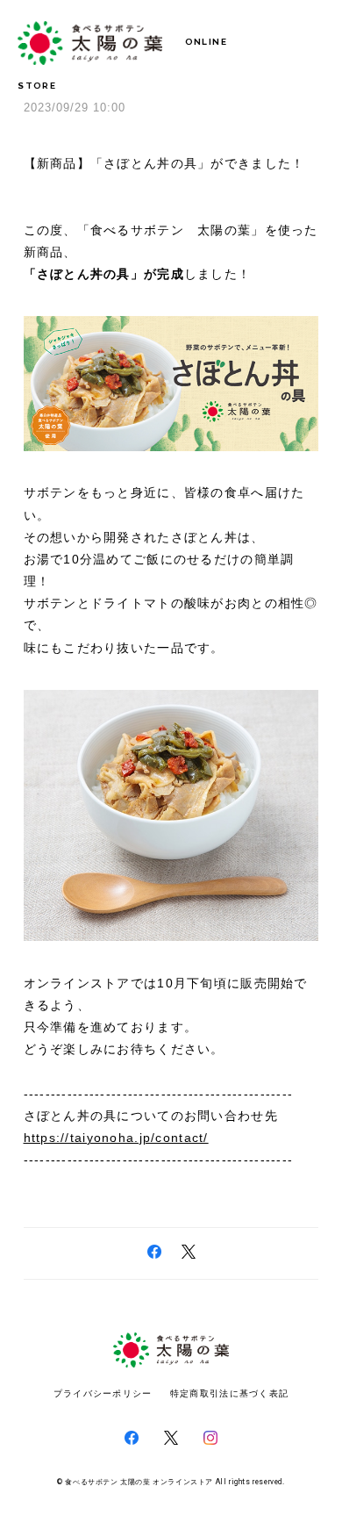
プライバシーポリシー (103, 1393)
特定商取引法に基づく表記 (229, 1393)
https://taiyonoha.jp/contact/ (116, 1138)
